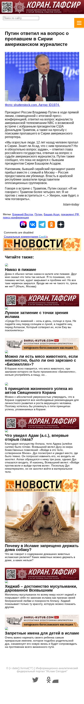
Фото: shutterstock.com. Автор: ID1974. (32, 105)
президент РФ (70, 214)
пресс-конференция (16, 217)
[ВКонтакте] (32, 224)
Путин (38, 214)
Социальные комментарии (26, 236)
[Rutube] (23, 224)
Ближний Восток (22, 214)
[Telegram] (42, 224)
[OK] (51, 224)
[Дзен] (60, 224)
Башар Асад (51, 214)
